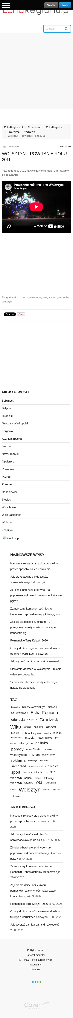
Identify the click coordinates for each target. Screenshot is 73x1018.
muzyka (30, 737)
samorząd (18, 766)
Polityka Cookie (35, 950)
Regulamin (35, 964)
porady (17, 749)
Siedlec (6, 499)
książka (47, 733)
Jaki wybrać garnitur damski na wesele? (34, 661)
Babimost (7, 400)
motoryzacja (16, 738)
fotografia (32, 719)
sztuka (38, 778)
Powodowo (8, 469)
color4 (40, 982)
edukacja (18, 719)
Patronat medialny (35, 955)
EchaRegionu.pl (13, 127)
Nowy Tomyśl (10, 453)
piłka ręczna (26, 743)
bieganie (52, 707)
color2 (35, 982)
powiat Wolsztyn (33, 749)
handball (27, 727)
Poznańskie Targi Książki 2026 (29, 640)
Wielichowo (9, 507)
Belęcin (6, 408)
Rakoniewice (10, 491)
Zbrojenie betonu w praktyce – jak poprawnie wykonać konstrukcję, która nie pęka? (36, 595)
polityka (41, 743)
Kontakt (35, 969)
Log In (65, 5)
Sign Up (51, 5)
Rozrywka (13, 131)
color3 (38, 982)
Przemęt (7, 484)
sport (15, 772)
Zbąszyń (7, 530)
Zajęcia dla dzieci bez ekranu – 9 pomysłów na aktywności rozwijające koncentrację (33, 627)
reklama (18, 760)
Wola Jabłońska (11, 514)
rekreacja (32, 760)
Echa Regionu (44, 712)
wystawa (57, 789)
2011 (25, 297)
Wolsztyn (29, 131)
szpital (28, 777)
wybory (46, 790)
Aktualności (34, 127)
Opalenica (8, 461)
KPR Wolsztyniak (31, 733)
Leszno (6, 446)
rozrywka (44, 760)
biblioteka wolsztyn (33, 707)
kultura (57, 732)
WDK (39, 782)
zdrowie (15, 796)
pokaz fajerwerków (58, 297)
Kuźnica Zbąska (12, 438)
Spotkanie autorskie (33, 772)
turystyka (28, 782)
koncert (50, 727)
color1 (33, 982)
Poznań (6, 476)
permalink (65, 146)
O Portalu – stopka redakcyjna (35, 959)
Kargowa (7, 431)
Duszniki (7, 415)
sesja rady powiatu (37, 766)
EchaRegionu (54, 127)
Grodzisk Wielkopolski (15, 423)
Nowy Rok (41, 297)
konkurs (15, 733)
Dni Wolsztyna (19, 712)
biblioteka (15, 707)
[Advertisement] (36, 71)
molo (32, 297)
